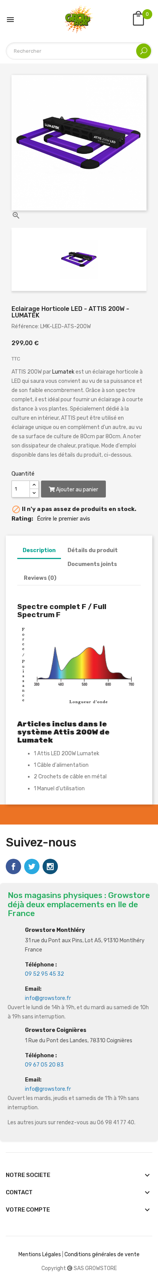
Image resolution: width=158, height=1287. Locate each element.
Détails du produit (92, 550)
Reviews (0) (40, 578)
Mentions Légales (39, 1254)
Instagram (50, 866)
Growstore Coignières (55, 1030)
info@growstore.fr (48, 998)
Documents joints (92, 564)
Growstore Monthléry (55, 930)
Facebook (13, 866)
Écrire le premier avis (63, 518)
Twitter (32, 866)
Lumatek (64, 372)
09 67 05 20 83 (44, 1065)
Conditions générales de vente (102, 1254)
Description (39, 550)
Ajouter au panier (76, 489)
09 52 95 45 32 (44, 974)
